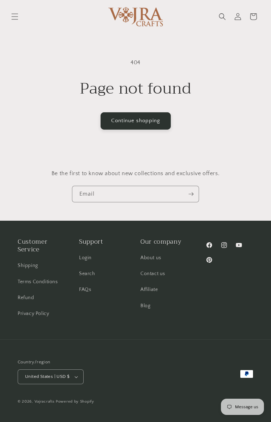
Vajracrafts (45, 401)
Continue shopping (135, 121)
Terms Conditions (38, 282)
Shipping (28, 265)
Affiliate (149, 289)
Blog (145, 306)
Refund (26, 298)
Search (87, 274)
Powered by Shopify (75, 401)
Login (85, 258)
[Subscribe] (191, 194)
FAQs (85, 289)
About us (150, 258)
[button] (15, 16)
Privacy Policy (33, 313)
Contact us (152, 274)
